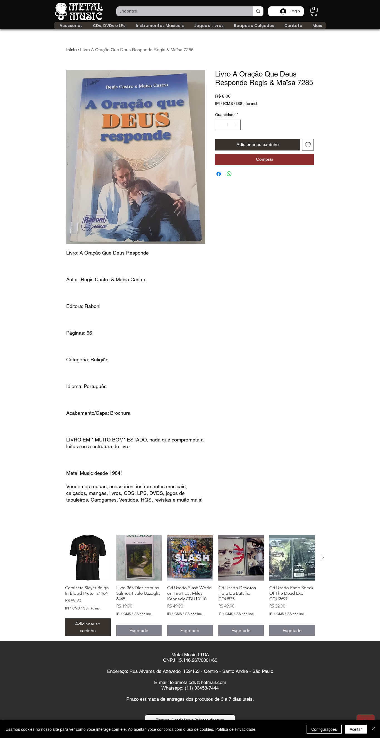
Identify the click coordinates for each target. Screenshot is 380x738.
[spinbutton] (228, 125)
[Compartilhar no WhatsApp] (229, 174)
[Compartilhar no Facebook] (218, 174)
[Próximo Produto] (323, 557)
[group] (190, 585)
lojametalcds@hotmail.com (198, 682)
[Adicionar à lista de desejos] (308, 144)
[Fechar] (373, 729)
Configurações (324, 729)
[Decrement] (219, 125)
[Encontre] (258, 11)
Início (71, 49)
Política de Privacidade (235, 729)
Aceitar (356, 729)
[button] (314, 11)
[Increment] (236, 125)
